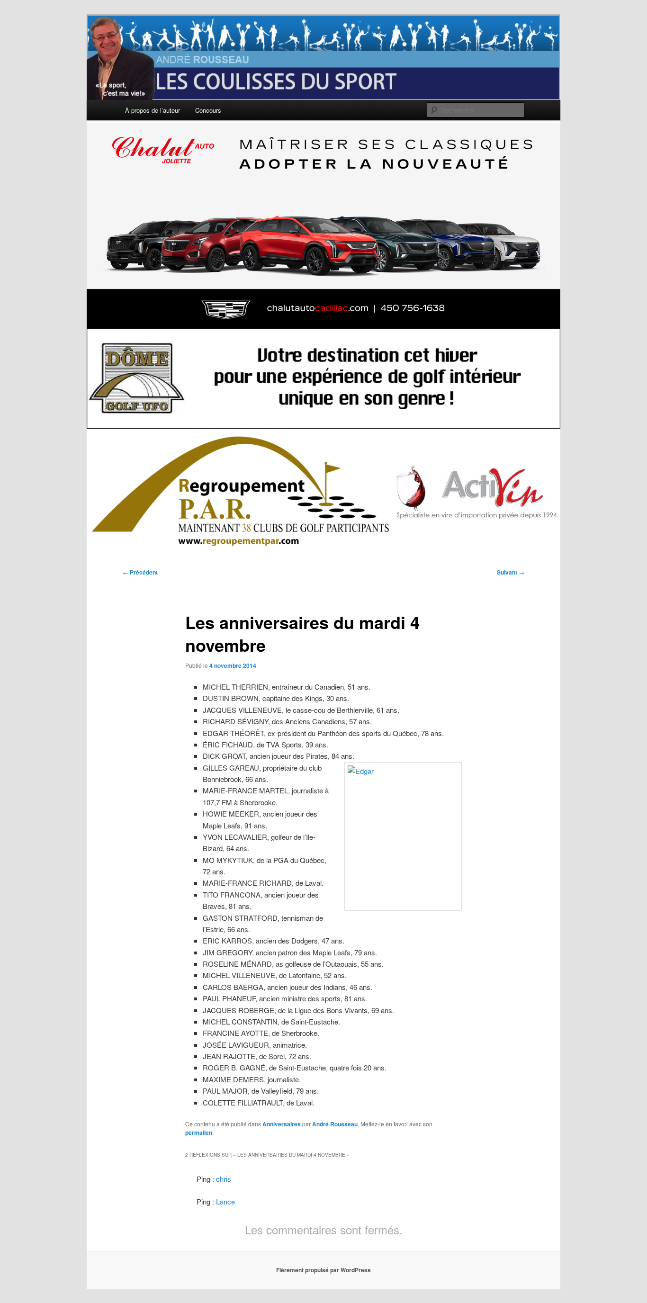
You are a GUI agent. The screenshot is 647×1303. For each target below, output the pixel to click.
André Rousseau (335, 1124)
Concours (208, 110)
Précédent (140, 572)
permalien (198, 1132)
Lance (225, 1201)
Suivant (510, 572)
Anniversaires (281, 1124)
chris (223, 1179)
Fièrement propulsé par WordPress (323, 1270)
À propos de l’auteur (152, 110)
